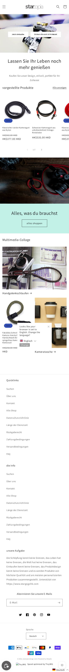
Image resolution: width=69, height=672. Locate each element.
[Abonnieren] (58, 602)
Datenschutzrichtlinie (17, 417)
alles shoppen (34, 223)
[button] (4, 6)
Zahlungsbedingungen (18, 439)
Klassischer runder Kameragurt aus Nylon (16, 128)
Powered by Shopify (45, 659)
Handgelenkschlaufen (15, 293)
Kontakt (10, 403)
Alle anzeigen (60, 87)
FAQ (8, 454)
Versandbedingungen (17, 446)
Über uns (11, 396)
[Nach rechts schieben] (41, 149)
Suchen (10, 388)
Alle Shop (11, 410)
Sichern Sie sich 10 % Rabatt (45, 34)
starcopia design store (30, 659)
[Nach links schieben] (27, 149)
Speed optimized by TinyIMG (40, 664)
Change (25, 345)
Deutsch (33, 636)
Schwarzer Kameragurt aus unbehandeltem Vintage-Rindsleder (43, 130)
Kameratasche (43, 352)
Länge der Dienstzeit (17, 425)
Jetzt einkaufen (18, 34)
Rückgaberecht (14, 432)
